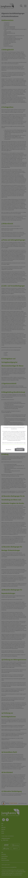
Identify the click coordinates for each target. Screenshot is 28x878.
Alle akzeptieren (19, 449)
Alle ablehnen (8, 449)
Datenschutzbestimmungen (21, 442)
